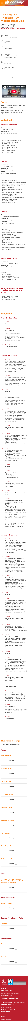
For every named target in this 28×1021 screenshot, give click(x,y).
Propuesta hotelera (11, 78)
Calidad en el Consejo (6, 1007)
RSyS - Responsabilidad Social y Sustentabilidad (9, 1010)
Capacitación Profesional (8, 24)
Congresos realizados (7, 27)
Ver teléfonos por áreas (6, 995)
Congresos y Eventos (7, 26)
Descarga (11, 760)
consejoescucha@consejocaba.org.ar (10, 993)
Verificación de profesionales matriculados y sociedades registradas (13, 1003)
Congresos (17, 26)
